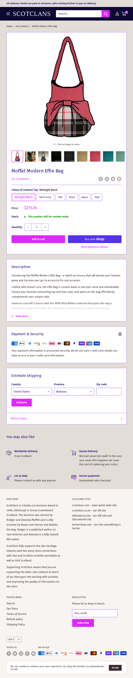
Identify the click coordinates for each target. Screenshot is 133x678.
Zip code (101, 384)
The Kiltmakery (20, 179)
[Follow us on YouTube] (33, 653)
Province (59, 384)
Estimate (21, 402)
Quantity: (17, 227)
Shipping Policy (15, 624)
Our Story (12, 608)
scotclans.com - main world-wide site (94, 505)
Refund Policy (19, 418)
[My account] (117, 14)
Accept (115, 667)
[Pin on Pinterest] (107, 178)
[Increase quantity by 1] (45, 227)
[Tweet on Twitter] (113, 178)
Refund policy (14, 619)
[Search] (106, 13)
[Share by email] (119, 178)
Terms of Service (16, 613)
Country (16, 384)
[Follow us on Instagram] (21, 653)
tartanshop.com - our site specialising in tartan (96, 526)
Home (9, 26)
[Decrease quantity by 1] (27, 227)
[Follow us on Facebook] (8, 653)
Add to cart (38, 239)
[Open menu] (8, 13)
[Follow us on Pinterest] (27, 653)
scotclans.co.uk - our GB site (89, 510)
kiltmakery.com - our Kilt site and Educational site (92, 517)
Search (10, 603)
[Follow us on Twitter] (15, 653)
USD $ (11, 639)
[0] (124, 14)
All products (22, 26)
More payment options (94, 246)
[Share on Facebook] (100, 178)
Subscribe (83, 622)
